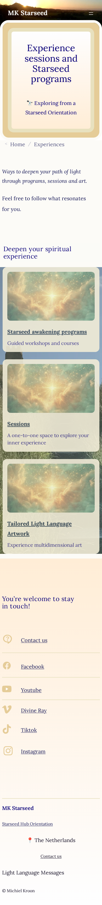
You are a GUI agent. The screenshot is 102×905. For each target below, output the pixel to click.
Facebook (32, 666)
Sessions (18, 423)
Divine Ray (34, 710)
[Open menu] (91, 13)
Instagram (33, 751)
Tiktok (29, 730)
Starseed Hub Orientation (27, 823)
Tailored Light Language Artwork (39, 528)
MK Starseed (28, 13)
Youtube (31, 690)
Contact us (34, 640)
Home (17, 144)
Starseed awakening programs (47, 331)
